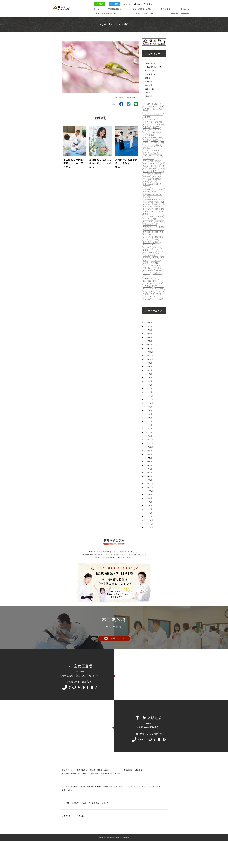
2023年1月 (148, 480)
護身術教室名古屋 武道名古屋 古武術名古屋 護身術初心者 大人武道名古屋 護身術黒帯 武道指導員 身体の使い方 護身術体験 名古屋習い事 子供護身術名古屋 (153, 207)
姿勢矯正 (154, 143)
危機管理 (157, 145)
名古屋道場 (166, 9)
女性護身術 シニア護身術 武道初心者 (153, 228)
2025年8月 (148, 366)
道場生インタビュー (144, 13)
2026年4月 (148, 337)
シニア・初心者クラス (90, 803)
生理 (145, 219)
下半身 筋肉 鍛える (150, 278)
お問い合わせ (150, 63)
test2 (145, 265)
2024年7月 (148, 414)
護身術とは (149, 89)
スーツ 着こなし (150, 296)
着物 (145, 234)
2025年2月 (148, 388)
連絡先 (148, 92)
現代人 (151, 234)
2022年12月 (148, 483)
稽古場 (161, 168)
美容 (145, 168)
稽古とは (146, 268)
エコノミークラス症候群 (152, 283)
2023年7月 (148, 458)
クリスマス (155, 260)
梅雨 (145, 163)
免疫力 (155, 258)
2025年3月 (148, 385)
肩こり (145, 171)
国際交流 (157, 184)
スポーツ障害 (156, 294)
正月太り (156, 176)
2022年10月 (148, 491)
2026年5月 (148, 334)
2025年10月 (148, 359)
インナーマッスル (150, 119)
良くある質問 (67, 816)
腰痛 (145, 153)
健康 (145, 130)
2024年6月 (148, 418)
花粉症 (145, 166)
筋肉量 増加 (157, 273)
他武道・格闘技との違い (141, 9)
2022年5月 (148, 505)
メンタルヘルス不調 (151, 150)
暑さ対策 (146, 242)
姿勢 (162, 143)
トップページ (67, 770)
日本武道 (146, 127)
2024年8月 (148, 410)
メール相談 (114, 4)
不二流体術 (147, 104)
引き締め (146, 140)
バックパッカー (149, 245)
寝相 (145, 291)
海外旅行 (146, 247)
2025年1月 (148, 392)
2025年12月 (148, 352)
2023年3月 (148, 473)
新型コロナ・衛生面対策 (110, 774)
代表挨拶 (138, 770)
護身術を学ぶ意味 (156, 106)
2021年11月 (148, 524)
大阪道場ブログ (151, 74)
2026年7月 (148, 326)
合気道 (145, 143)
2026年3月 (148, 341)
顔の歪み (156, 268)
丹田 (160, 137)
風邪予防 (146, 258)
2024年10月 (148, 403)
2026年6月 (148, 330)
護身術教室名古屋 (150, 224)
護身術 (157, 104)
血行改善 (152, 281)
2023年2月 (148, 476)
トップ (97, 9)
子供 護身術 (154, 219)
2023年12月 (148, 440)
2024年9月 (148, 407)
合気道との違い (133, 786)
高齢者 (161, 166)
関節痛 (145, 294)
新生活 (153, 171)
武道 (162, 163)
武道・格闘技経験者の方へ (105, 13)
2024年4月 (148, 425)
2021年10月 (148, 527)
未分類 (148, 78)
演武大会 (152, 168)
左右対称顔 (147, 270)
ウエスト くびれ (155, 156)
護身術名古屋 (154, 179)
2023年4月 (148, 469)
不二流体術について (153, 67)
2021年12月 (148, 520)
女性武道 (156, 242)
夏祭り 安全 (147, 222)
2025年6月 (148, 374)
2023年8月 (148, 454)
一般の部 (65, 803)
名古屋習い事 (148, 232)
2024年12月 (148, 396)
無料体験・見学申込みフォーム (74, 774)
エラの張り (158, 270)
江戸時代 (159, 216)
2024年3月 (148, 429)
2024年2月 (148, 432)
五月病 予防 (159, 289)
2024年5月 (148, 421)
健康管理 (146, 109)
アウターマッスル (156, 265)
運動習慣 (158, 122)
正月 (162, 258)
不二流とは (79, 816)
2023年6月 (148, 462)
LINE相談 (99, 4)
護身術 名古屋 (148, 135)
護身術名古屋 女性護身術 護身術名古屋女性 (153, 190)
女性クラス (106, 803)
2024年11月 (148, 399)
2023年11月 (148, 443)
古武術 (145, 112)
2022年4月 (148, 509)
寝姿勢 (151, 291)
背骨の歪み (157, 247)
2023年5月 (148, 465)
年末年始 (146, 176)
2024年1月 (148, 436)
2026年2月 (148, 345)
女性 (145, 106)
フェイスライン (149, 299)
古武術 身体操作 (157, 124)
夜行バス (146, 273)
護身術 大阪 (147, 122)
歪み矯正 (152, 252)
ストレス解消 (148, 216)
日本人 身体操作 (149, 137)
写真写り (160, 291)
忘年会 (145, 263)
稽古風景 (148, 85)
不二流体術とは (115, 9)
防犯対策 (146, 148)
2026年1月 (148, 348)
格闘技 (161, 171)
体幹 (145, 132)
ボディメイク (154, 130)
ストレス (146, 187)
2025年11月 (148, 355)
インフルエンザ (149, 255)
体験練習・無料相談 (180, 13)
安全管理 (146, 197)
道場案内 (156, 140)
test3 (160, 299)
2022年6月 (148, 502)
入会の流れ (93, 774)
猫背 (145, 179)
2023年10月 (148, 447)
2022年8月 (148, 498)
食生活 (145, 250)
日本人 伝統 (157, 109)
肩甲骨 (145, 181)
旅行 (145, 276)
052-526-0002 (138, 4)
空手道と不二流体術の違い (114, 786)
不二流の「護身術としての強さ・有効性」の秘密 (81, 786)
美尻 (145, 156)
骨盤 (145, 252)
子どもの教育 (154, 132)
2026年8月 (148, 323)
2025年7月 (148, 370)
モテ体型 (154, 263)
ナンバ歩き (147, 237)
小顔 (160, 252)
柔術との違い (67, 790)
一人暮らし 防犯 (149, 286)
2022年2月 (148, 516)
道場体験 (146, 117)
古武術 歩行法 (148, 158)
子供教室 (75, 803)
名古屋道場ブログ (152, 71)
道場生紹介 (149, 96)
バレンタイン (156, 250)
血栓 (145, 281)
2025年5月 (148, 377)
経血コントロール (154, 194)
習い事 (153, 181)
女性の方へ (184, 9)
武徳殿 (155, 239)
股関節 (153, 166)
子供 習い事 (154, 153)
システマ (146, 239)
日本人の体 (147, 184)
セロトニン (147, 289)
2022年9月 (148, 494)
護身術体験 (159, 222)
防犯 (158, 161)
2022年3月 (148, 513)
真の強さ (157, 174)
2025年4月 (148, 381)
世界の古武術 (148, 161)
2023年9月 (148, 451)
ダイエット (147, 145)
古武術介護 (147, 174)
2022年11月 (148, 487)
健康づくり (158, 237)
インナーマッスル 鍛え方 (153, 114)
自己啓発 (159, 232)
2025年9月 (148, 363)
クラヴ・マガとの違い (151, 786)
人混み (145, 260)
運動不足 (156, 127)
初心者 (145, 124)
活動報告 (148, 82)
